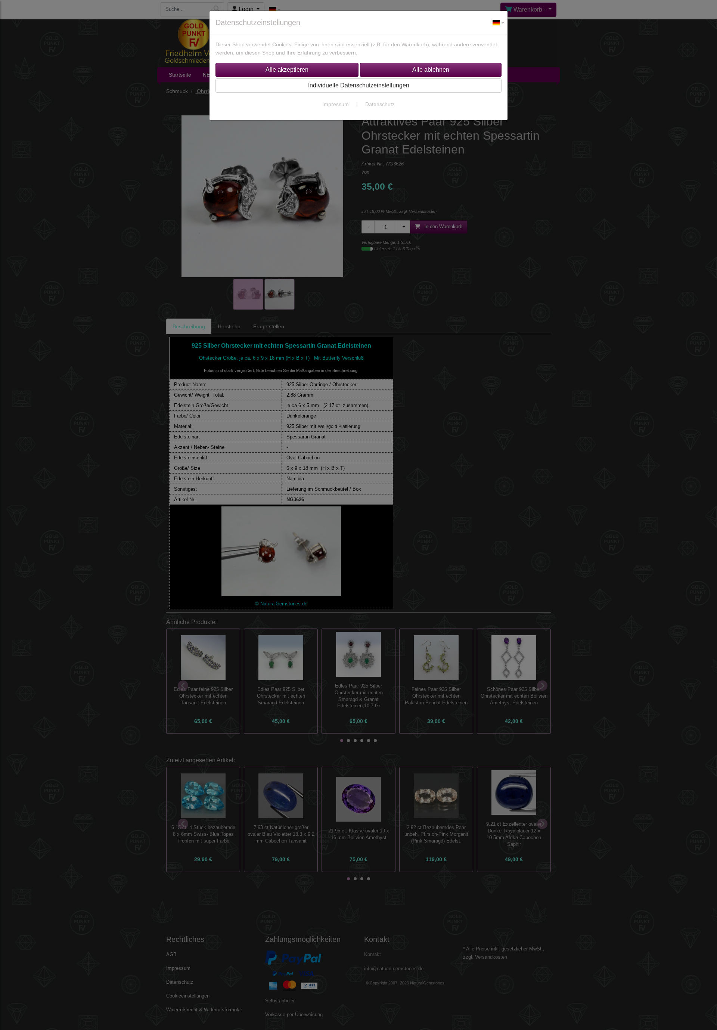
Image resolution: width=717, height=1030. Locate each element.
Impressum (335, 104)
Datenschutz (380, 104)
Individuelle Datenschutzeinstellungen (358, 85)
